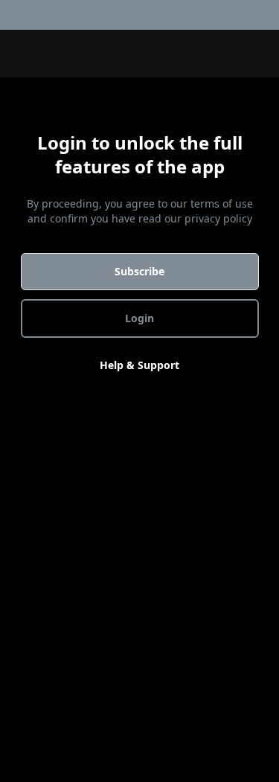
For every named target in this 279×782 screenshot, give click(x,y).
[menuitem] (270, 15)
